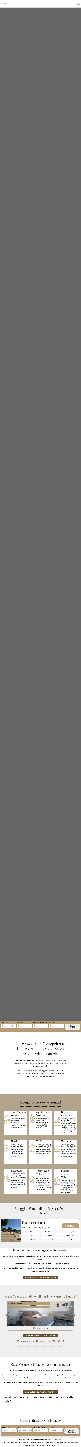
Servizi (51, 1023)
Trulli (39, 1141)
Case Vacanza (18, 1112)
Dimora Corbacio (33, 1223)
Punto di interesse (40, 1023)
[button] (6, 1314)
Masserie (66, 1141)
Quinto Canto (40, 1328)
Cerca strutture (72, 1027)
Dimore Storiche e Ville (66, 1174)
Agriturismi (42, 1112)
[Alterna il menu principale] (78, 3)
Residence (16, 1171)
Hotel (14, 1141)
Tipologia (20, 1023)
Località (4, 1023)
